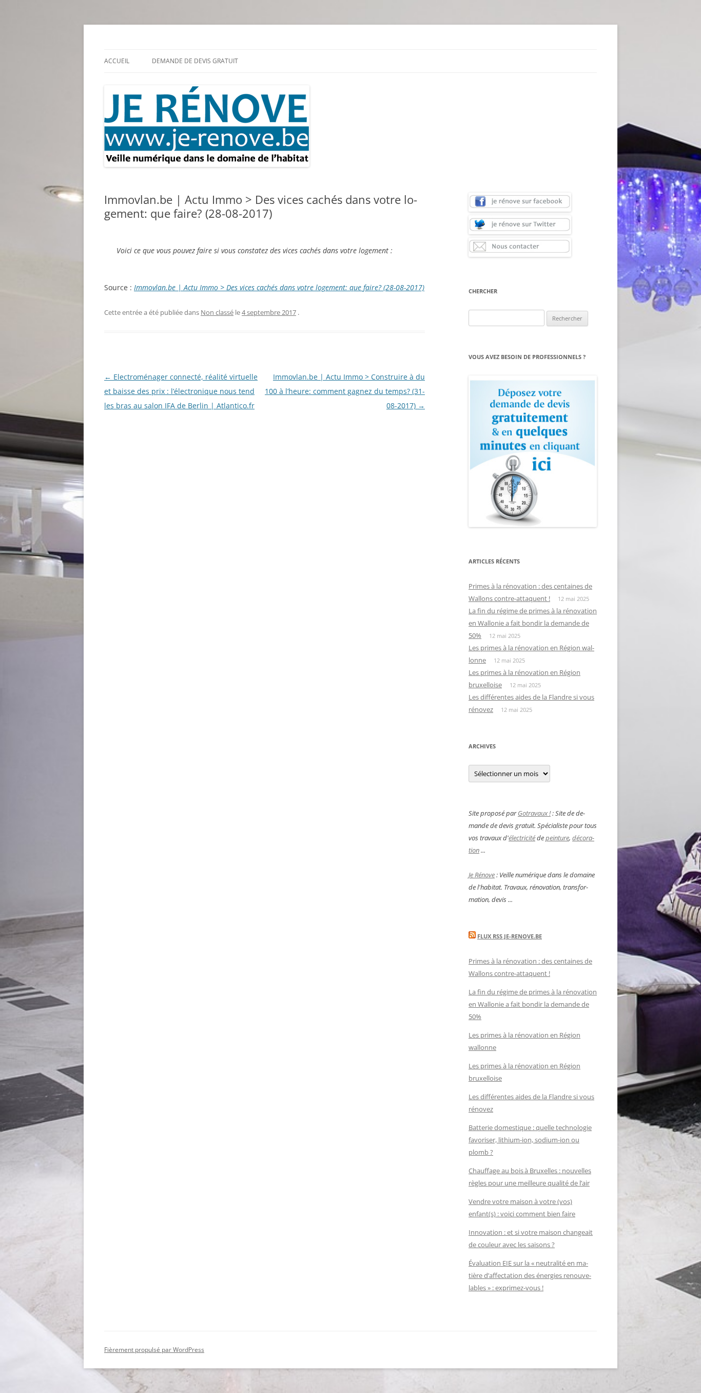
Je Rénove (482, 874)
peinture (557, 837)
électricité (522, 837)
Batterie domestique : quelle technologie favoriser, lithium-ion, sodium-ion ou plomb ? (530, 1140)
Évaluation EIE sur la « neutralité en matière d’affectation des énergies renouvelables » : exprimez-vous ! (530, 1275)
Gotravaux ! (534, 813)
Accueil (116, 61)
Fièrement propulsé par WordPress (154, 1349)
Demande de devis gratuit (195, 61)
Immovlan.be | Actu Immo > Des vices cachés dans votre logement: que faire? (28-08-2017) (279, 287)
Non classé (217, 312)
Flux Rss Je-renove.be (509, 936)
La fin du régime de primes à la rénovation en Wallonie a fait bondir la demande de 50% (533, 623)
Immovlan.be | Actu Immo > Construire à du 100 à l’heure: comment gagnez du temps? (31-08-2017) (345, 391)
